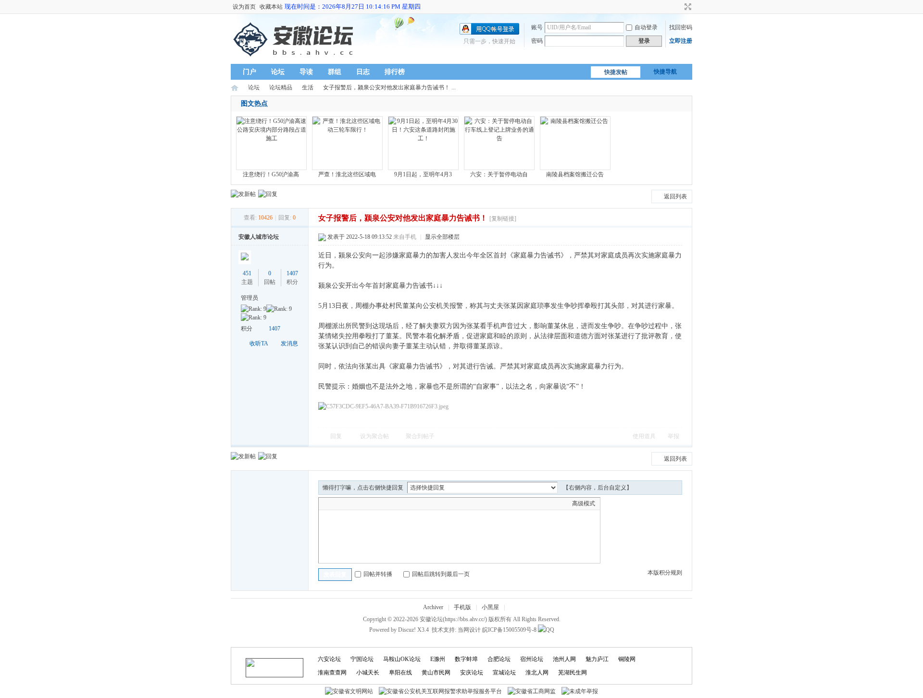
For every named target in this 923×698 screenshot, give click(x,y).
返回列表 (675, 196)
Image (347, 503)
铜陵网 (627, 659)
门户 (249, 71)
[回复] (267, 194)
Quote (371, 503)
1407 (292, 273)
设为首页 (244, 6)
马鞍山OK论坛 (402, 659)
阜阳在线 (400, 672)
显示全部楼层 (442, 236)
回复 (336, 436)
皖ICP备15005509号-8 (509, 629)
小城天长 (367, 672)
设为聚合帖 (374, 436)
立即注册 (680, 40)
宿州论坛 (531, 659)
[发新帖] (243, 194)
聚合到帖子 (420, 436)
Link (359, 503)
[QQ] (546, 629)
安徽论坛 (234, 88)
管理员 (249, 297)
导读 (306, 71)
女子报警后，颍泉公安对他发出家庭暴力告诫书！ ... (389, 87)
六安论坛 (329, 659)
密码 (537, 40)
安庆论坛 (471, 672)
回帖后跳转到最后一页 (441, 574)
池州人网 (564, 659)
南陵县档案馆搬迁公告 (575, 174)
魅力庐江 (597, 659)
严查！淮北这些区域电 (347, 174)
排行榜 (395, 71)
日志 (363, 71)
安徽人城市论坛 (258, 236)
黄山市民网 (436, 672)
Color (335, 503)
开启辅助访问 (678, 6)
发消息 (289, 343)
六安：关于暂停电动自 (499, 174)
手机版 (462, 607)
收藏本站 (271, 6)
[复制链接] (502, 218)
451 (247, 273)
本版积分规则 (665, 572)
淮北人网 (537, 672)
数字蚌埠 (466, 659)
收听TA (258, 343)
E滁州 (437, 659)
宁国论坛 (362, 659)
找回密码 (680, 27)
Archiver (433, 607)
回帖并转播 (377, 574)
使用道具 (644, 436)
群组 (334, 71)
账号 (537, 27)
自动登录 (646, 27)
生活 (307, 87)
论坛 (278, 71)
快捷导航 (665, 71)
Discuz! (407, 629)
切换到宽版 (686, 6)
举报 (673, 436)
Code (383, 503)
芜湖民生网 (572, 672)
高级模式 (583, 503)
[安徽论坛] (295, 58)
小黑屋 (490, 607)
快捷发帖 (615, 72)
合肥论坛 (499, 659)
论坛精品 (280, 87)
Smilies (395, 503)
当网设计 (469, 629)
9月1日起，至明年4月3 (423, 174)
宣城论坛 (504, 672)
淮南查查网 (332, 672)
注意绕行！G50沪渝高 (271, 174)
